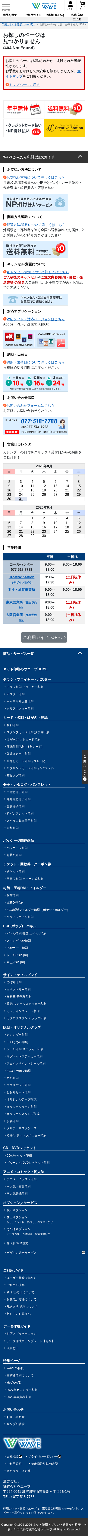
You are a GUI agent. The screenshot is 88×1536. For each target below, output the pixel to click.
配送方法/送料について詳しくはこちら (36, 225)
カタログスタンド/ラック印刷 (26, 1018)
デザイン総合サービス (22, 1252)
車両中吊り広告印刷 (20, 701)
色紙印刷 (13, 1078)
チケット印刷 (16, 871)
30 (9, 499)
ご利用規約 (14, 1463)
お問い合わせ (16, 1417)
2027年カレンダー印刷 (22, 1390)
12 (44, 486)
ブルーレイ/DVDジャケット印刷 (28, 1162)
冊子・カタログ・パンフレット (27, 784)
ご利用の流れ (16, 1285)
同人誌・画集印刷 (19, 1186)
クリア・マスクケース (22, 1128)
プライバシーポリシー (43, 1456)
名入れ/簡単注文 (17, 1243)
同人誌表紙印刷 (17, 1193)
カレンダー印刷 (17, 1034)
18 (32, 490)
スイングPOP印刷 (19, 940)
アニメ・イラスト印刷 (22, 1179)
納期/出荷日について (20, 1292)
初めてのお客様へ (19, 1313)
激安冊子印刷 (16, 806)
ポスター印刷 (16, 694)
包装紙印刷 (14, 855)
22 (79, 490)
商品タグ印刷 (16, 775)
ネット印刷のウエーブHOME (25, 669)
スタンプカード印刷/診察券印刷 (28, 732)
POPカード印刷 (17, 948)
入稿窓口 (13, 1348)
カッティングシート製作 (23, 1011)
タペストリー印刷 (19, 989)
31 (21, 499)
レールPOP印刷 (17, 955)
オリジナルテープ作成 (22, 1099)
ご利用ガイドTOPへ (42, 637)
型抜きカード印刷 (19, 753)
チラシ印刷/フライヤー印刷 (25, 687)
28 (67, 494)
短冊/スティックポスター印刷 (26, 1135)
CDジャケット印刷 (19, 1155)
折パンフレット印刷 (20, 813)
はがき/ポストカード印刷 (23, 739)
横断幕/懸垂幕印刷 (19, 996)
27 (55, 494)
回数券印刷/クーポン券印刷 (25, 879)
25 (32, 494)
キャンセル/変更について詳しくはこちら (38, 272)
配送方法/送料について (22, 1306)
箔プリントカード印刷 (30, 768)
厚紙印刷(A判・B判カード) (25, 746)
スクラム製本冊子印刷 (22, 820)
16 (9, 490)
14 (67, 486)
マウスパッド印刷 (19, 1085)
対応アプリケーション (22, 1333)
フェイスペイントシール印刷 (26, 1063)
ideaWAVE (14, 1382)
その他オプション (28, 1231)
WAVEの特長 (15, 1368)
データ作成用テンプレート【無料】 (30, 1341)
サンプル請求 (16, 1424)
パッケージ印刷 (17, 848)
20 (55, 490)
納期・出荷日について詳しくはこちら (36, 362)
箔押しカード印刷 (26, 761)
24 (21, 494)
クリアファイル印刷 (20, 917)
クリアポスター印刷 (20, 708)
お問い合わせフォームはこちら (30, 405)
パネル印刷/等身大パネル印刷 (26, 933)
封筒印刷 (13, 895)
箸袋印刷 (13, 1121)
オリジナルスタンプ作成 (23, 1114)
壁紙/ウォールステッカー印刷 (26, 1003)
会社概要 (13, 1456)
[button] (11, 17)
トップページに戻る (24, 85)
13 (55, 486)
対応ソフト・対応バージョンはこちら (36, 319)
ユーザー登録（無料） (22, 1278)
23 (9, 494)
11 (32, 486)
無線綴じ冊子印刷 (19, 799)
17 (21, 490)
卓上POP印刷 (16, 962)
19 (44, 490)
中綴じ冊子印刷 (17, 792)
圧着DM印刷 (15, 902)
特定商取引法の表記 (44, 1463)
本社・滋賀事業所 (21, 589)
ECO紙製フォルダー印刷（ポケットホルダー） (38, 909)
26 (44, 494)
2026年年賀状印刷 (19, 1397)
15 (79, 486)
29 (79, 494)
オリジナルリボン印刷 (22, 1106)
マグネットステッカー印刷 (25, 1056)
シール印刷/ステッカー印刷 (25, 1049)
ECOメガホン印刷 (19, 1071)
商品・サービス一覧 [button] (18, 653)
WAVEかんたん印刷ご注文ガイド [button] (28, 157)
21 (67, 490)
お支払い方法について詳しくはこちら (36, 177)
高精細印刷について (20, 1375)
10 (21, 486)
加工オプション (30, 1219)
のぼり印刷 (14, 982)
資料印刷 (13, 828)
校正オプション (17, 1210)
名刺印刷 (13, 725)
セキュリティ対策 (19, 1471)
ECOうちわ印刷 (17, 1042)
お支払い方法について (22, 1299)
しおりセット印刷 (19, 1092)
